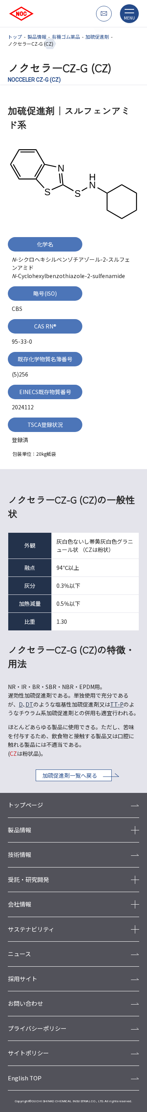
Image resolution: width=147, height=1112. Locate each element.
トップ (15, 36)
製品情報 (36, 36)
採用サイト (22, 979)
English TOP (25, 1078)
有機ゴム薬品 (66, 36)
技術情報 (19, 854)
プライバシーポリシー (37, 1028)
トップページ (25, 805)
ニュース (19, 954)
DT (29, 704)
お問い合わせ (25, 1003)
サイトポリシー (28, 1053)
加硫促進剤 (97, 36)
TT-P (116, 704)
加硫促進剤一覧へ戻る (69, 775)
